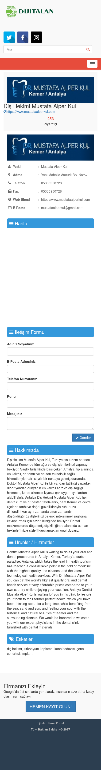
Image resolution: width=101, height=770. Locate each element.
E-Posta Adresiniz (21, 361)
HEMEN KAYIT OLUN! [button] (51, 706)
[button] (13, 147)
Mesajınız (14, 413)
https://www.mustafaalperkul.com (30, 111)
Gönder (85, 437)
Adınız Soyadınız (20, 344)
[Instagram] (36, 37)
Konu (11, 396)
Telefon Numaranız (22, 378)
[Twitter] (9, 37)
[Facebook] (22, 37)
